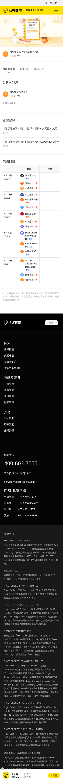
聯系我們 (9, 424)
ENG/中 (52, 3)
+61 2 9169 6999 (27, 515)
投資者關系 (10, 361)
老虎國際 (23, 10)
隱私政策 (9, 402)
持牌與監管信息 (12, 367)
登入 (51, 322)
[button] (31, 54)
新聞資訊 (24, 69)
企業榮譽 (9, 430)
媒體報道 (9, 355)
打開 (54, 775)
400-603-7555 (20, 463)
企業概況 (9, 349)
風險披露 (9, 396)
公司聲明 (9, 383)
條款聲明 (9, 390)
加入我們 (9, 418)
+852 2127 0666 (27, 497)
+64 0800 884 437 (28, 503)
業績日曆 (39, 69)
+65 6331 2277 (26, 509)
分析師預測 (9, 69)
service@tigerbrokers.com (19, 481)
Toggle (56, 10)
